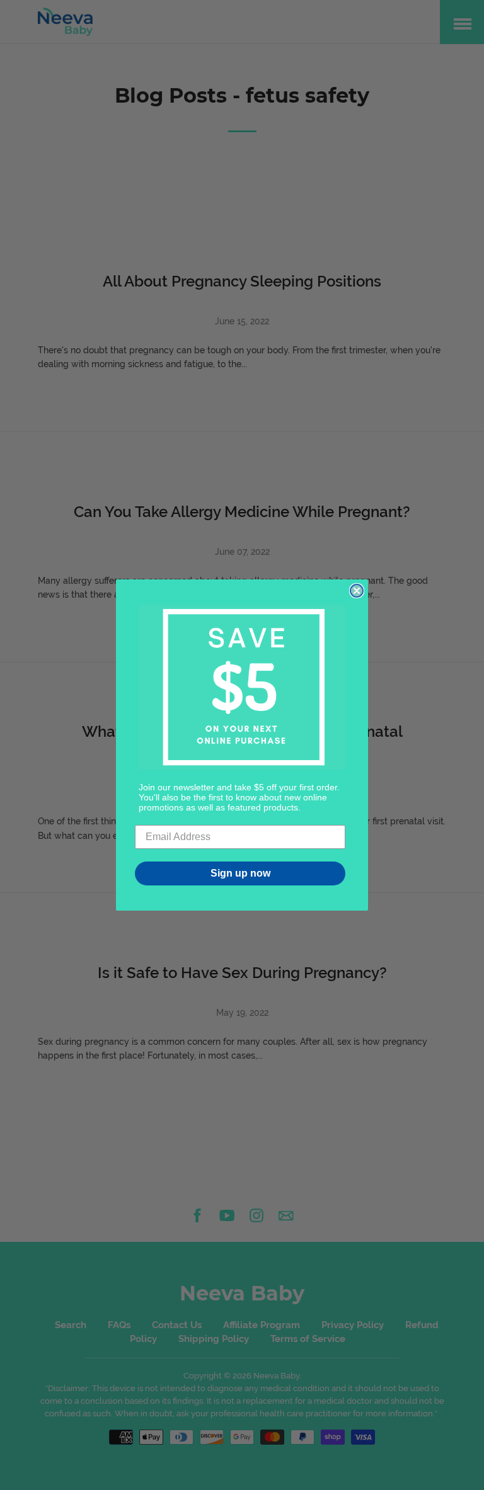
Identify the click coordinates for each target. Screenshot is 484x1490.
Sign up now (240, 873)
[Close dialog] (356, 590)
